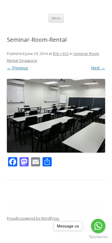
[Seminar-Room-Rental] (56, 116)
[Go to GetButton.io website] (98, 237)
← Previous (17, 68)
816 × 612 (61, 53)
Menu (56, 18)
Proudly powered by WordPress (33, 218)
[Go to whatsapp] (98, 226)
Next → (98, 68)
